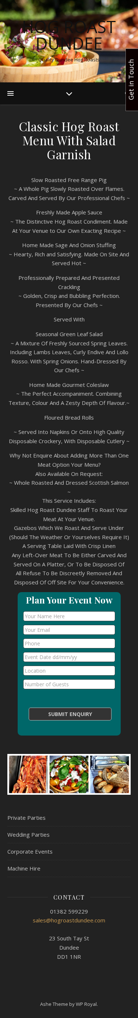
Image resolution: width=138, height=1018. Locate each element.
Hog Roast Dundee (69, 34)
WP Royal (86, 1004)
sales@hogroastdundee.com (69, 920)
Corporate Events (30, 851)
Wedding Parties (28, 834)
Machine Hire (23, 868)
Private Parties (26, 817)
